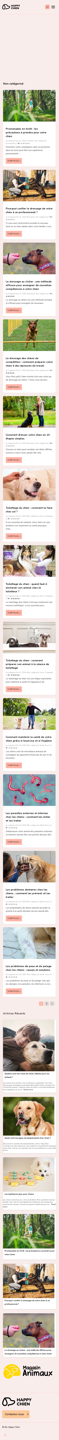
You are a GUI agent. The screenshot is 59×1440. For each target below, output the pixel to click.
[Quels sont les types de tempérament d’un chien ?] (28, 1116)
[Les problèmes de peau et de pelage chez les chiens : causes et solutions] (29, 943)
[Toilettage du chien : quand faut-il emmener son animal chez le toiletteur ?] (29, 561)
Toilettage (49, 516)
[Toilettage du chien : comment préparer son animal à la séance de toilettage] (29, 637)
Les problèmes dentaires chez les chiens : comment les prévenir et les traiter (28, 893)
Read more (28, 1089)
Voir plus (13, 160)
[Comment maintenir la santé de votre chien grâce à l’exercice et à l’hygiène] (29, 714)
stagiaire (11, 141)
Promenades (11, 143)
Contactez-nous (14, 1414)
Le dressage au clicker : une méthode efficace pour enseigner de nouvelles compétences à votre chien (29, 285)
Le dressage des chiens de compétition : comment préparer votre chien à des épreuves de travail (29, 362)
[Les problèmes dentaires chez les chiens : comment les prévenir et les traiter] (29, 867)
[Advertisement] (29, 45)
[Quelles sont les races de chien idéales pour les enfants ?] (28, 1046)
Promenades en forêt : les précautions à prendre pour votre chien (26, 132)
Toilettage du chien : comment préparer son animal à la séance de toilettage (27, 664)
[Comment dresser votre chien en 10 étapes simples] (29, 412)
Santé (42, 745)
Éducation (31, 217)
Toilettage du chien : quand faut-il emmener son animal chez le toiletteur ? (26, 587)
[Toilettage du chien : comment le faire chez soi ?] (29, 485)
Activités (30, 141)
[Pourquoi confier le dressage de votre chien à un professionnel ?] (29, 185)
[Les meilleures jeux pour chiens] (28, 1174)
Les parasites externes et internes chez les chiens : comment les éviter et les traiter (28, 817)
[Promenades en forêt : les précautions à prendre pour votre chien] (29, 106)
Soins (42, 516)
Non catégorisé (40, 141)
